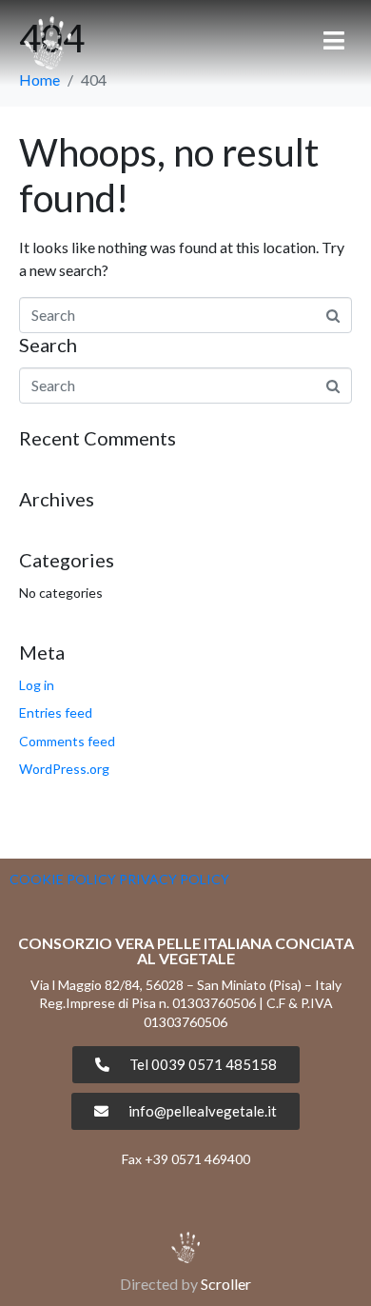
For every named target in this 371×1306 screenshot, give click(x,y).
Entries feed (55, 712)
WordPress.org (64, 769)
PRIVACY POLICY (174, 879)
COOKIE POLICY (63, 879)
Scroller (226, 1284)
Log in (36, 685)
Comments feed (67, 741)
